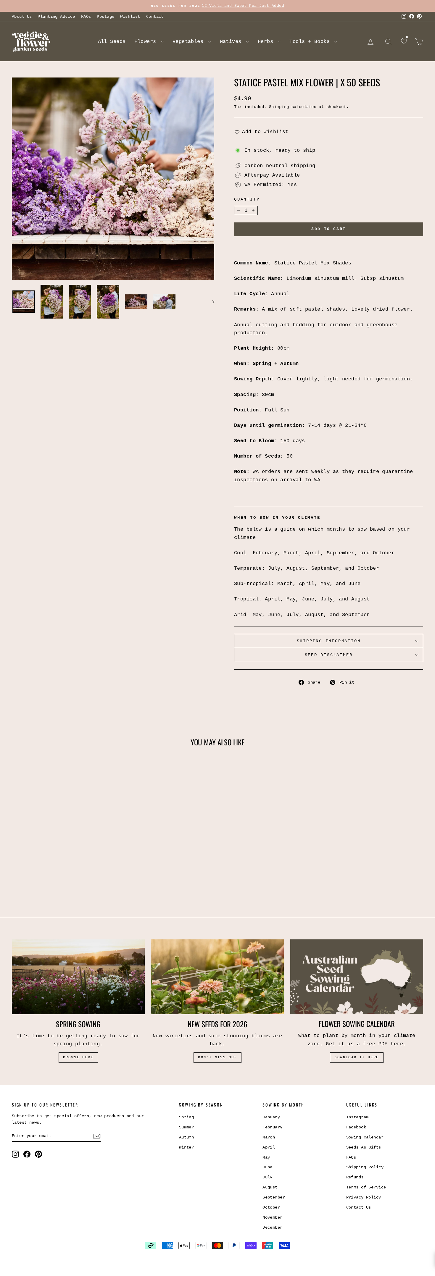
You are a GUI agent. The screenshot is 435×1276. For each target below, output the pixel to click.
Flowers (146, 41)
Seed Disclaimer (329, 654)
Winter (186, 1147)
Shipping (279, 106)
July (267, 1177)
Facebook (356, 1127)
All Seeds (112, 41)
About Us (22, 16)
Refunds (355, 1177)
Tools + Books (311, 41)
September (273, 1197)
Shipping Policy (365, 1167)
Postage (105, 16)
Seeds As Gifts (363, 1147)
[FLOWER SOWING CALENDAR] (356, 976)
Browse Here (78, 1057)
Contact (155, 16)
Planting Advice (56, 16)
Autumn (186, 1137)
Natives (232, 41)
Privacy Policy (363, 1197)
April (268, 1147)
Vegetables (190, 41)
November (272, 1217)
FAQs (86, 16)
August (270, 1187)
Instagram (357, 1117)
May (266, 1157)
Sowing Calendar (365, 1137)
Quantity (247, 199)
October (271, 1207)
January (271, 1117)
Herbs (267, 41)
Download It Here (356, 1057)
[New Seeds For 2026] (217, 976)
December (272, 1227)
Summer (186, 1127)
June (267, 1167)
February (272, 1127)
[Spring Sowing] (78, 976)
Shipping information (329, 641)
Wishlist (130, 16)
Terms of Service (366, 1187)
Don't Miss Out (217, 1057)
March (268, 1137)
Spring (186, 1117)
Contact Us (358, 1207)
